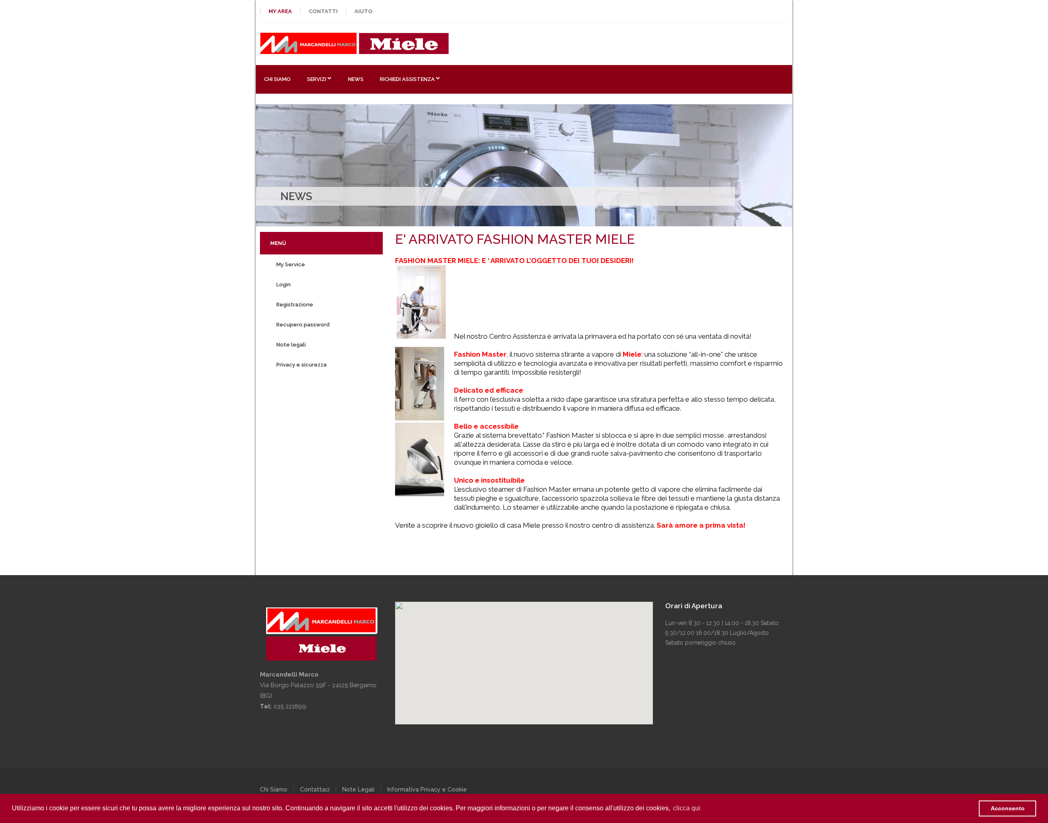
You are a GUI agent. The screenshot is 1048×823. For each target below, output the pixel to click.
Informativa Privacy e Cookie (427, 789)
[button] (524, 663)
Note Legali (358, 789)
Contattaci (315, 789)
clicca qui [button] (686, 808)
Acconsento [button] (1008, 808)
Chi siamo (277, 79)
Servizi (316, 79)
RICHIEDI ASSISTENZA (407, 79)
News (356, 79)
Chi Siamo (273, 789)
